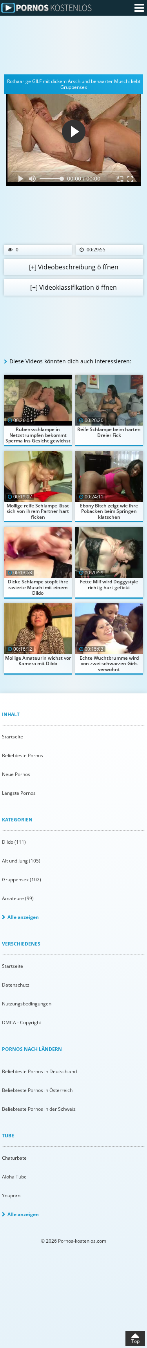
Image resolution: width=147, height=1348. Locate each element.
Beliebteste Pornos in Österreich (37, 1090)
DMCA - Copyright (21, 1022)
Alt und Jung (21, 860)
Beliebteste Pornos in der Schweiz (39, 1109)
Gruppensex (21, 879)
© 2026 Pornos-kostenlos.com (73, 1241)
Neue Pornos (16, 774)
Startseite (12, 736)
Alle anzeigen (23, 917)
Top (135, 1341)
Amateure (18, 898)
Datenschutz (15, 985)
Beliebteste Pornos (22, 755)
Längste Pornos (19, 793)
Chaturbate (14, 1158)
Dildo (14, 842)
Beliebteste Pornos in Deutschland (39, 1071)
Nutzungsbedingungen (26, 1003)
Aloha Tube (14, 1176)
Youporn (11, 1195)
